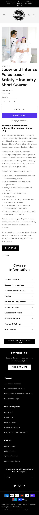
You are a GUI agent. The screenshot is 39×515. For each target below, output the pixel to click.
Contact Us (9, 417)
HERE (9, 238)
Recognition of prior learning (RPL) (18, 394)
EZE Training (11, 505)
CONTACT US (10, 248)
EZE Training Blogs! (12, 399)
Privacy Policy (10, 446)
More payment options (19, 121)
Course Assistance (12, 427)
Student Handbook (12, 461)
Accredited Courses (12, 384)
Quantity (5, 97)
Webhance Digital (23, 510)
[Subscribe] (32, 477)
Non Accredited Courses (14, 389)
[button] (4, 15)
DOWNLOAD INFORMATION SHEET (19, 341)
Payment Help (10, 422)
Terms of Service (11, 456)
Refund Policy (9, 451)
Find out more (19, 367)
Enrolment (8, 412)
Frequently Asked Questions (16, 432)
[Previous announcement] (4, 3)
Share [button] (6, 255)
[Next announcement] (35, 3)
